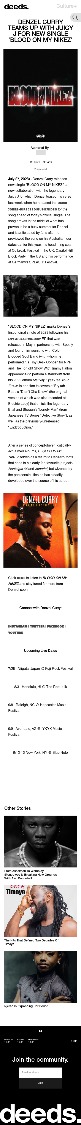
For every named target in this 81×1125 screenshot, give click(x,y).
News (47, 162)
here (21, 578)
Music (35, 162)
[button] (66, 6)
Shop (74, 1041)
